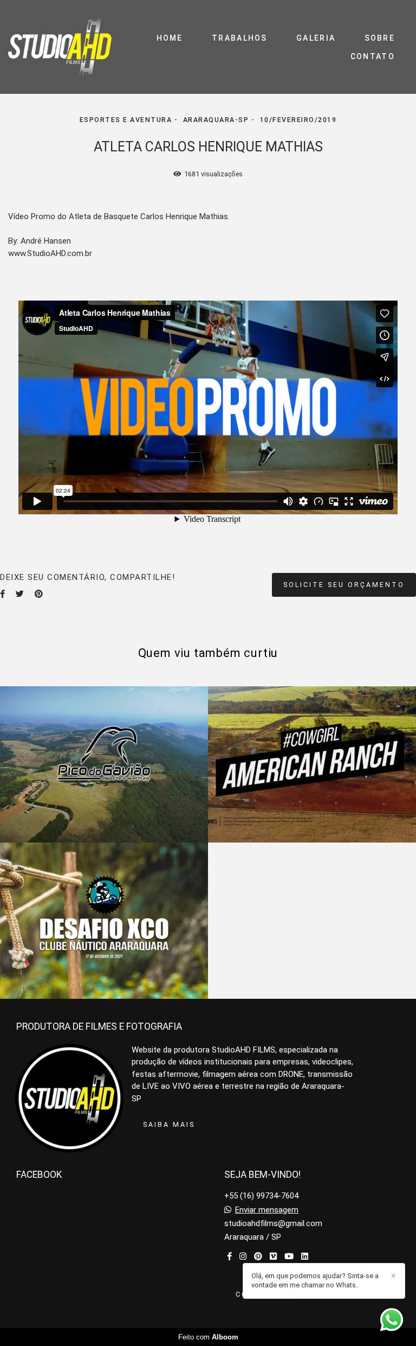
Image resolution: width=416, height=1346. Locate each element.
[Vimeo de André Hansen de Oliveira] (273, 1256)
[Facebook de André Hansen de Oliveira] (229, 1256)
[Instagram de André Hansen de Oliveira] (242, 1256)
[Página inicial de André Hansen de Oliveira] (60, 47)
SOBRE (380, 38)
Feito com (208, 1337)
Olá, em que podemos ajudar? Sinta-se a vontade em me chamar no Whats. (315, 1280)
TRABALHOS (240, 38)
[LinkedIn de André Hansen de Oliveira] (304, 1256)
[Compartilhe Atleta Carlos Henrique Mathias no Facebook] (2, 594)
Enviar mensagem (266, 1210)
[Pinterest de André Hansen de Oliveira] (258, 1256)
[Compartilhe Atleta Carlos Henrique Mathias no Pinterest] (39, 594)
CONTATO (372, 56)
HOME (170, 38)
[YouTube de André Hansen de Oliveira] (289, 1256)
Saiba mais (169, 1124)
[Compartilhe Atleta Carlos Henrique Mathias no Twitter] (20, 594)
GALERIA (315, 38)
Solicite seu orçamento (344, 584)
